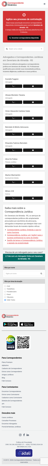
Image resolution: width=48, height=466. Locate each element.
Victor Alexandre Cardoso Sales (17, 111)
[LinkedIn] (28, 435)
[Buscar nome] (41, 273)
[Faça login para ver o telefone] (13, 86)
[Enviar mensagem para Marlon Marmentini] (33, 182)
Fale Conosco (6, 381)
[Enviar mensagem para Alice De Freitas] (33, 166)
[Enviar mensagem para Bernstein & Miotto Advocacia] (33, 134)
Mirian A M (9, 191)
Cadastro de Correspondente (12, 368)
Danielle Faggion (12, 79)
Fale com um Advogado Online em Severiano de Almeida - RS (25, 257)
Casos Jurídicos (7, 417)
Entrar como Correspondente (12, 371)
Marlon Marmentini (12, 175)
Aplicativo (5, 365)
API (3, 404)
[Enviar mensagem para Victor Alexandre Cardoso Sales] (33, 118)
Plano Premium (7, 362)
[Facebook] (24, 435)
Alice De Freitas (11, 159)
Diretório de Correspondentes (12, 401)
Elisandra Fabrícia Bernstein (16, 143)
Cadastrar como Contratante (12, 397)
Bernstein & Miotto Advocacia (16, 127)
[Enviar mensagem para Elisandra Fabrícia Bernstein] (33, 150)
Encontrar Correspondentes (11, 391)
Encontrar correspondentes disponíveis (25, 38)
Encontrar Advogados (9, 424)
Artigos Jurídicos (8, 375)
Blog (3, 378)
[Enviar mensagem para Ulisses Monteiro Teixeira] (33, 102)
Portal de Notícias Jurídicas (11, 427)
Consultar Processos (9, 420)
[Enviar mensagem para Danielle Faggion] (33, 86)
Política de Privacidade (24, 442)
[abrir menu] (44, 4)
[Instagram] (20, 435)
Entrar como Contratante (10, 394)
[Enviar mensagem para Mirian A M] (33, 198)
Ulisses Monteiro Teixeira (15, 95)
